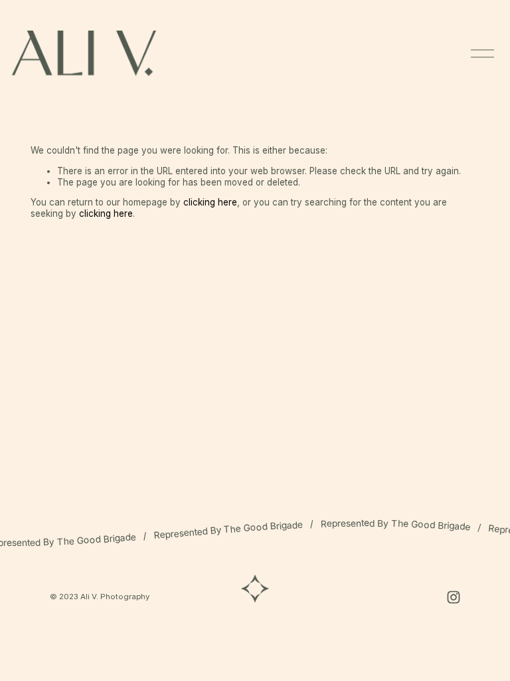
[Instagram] (453, 597)
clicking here (210, 202)
